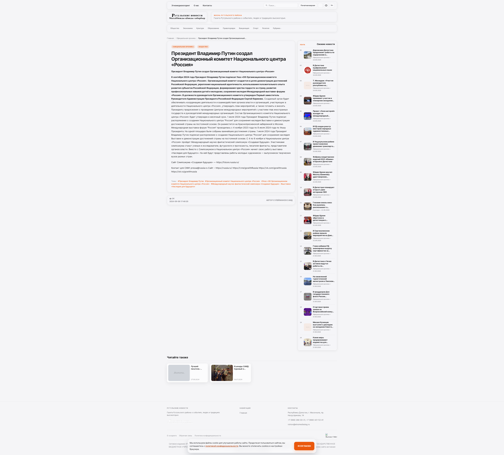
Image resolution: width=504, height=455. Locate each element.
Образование (213, 28)
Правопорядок (229, 28)
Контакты (207, 5)
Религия (265, 28)
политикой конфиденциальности (221, 446)
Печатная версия (308, 5)
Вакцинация (244, 28)
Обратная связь (185, 436)
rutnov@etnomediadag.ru (299, 424)
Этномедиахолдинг (181, 5)
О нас (196, 5)
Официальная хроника (186, 38)
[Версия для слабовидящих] (326, 5)
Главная (170, 38)
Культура (200, 28)
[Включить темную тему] (320, 5)
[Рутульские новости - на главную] (187, 17)
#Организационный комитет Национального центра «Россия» (232, 181)
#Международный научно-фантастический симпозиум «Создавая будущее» (245, 184)
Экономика (188, 28)
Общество (174, 28)
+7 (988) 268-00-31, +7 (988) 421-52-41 (306, 420)
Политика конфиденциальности (208, 436)
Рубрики (277, 28)
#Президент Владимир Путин (191, 181)
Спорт (255, 28)
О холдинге (172, 436)
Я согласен (304, 446)
